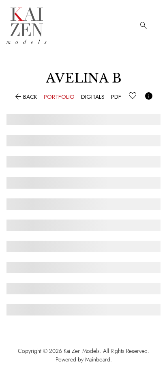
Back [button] (25, 97)
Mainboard (97, 359)
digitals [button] (93, 97)
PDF (116, 97)
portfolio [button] (59, 97)
